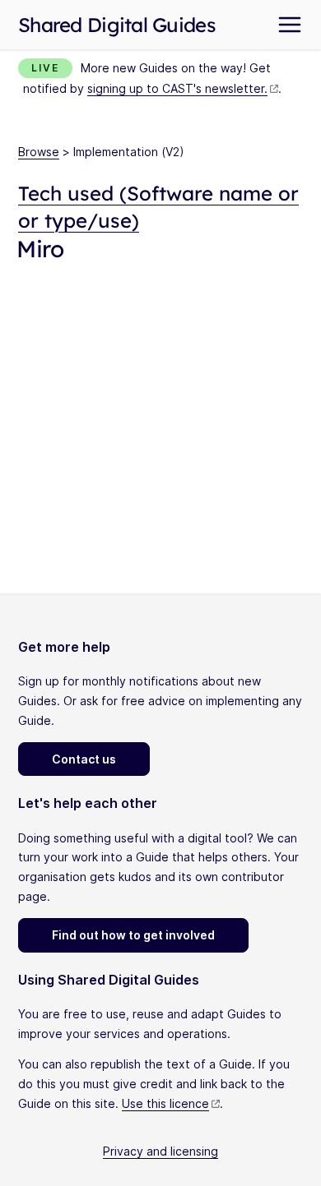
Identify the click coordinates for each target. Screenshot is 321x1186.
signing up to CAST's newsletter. (177, 88)
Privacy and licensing (160, 1151)
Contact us (84, 759)
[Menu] (290, 25)
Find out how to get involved (133, 935)
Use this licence (165, 1103)
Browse (38, 152)
